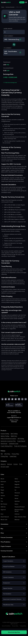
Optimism (17, 501)
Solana (16, 504)
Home (2, 7)
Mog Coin (17, 481)
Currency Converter (10, 7)
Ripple (2, 490)
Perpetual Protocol (19, 507)
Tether (16, 478)
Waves (16, 498)
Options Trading (5, 436)
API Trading (21, 438)
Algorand (3, 509)
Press (20, 464)
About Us (3, 464)
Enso (2, 514)
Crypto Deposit (21, 441)
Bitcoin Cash (4, 519)
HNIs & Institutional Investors (8, 438)
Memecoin (17, 492)
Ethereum (3, 481)
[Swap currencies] (14, 44)
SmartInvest (4, 443)
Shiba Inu (17, 487)
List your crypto (5, 466)
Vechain (3, 495)
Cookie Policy (13, 456)
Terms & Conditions (6, 626)
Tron (2, 501)
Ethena (17, 495)
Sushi (2, 484)
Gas (2, 498)
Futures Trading (5, 433)
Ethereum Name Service (19, 510)
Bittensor (17, 519)
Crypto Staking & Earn (7, 446)
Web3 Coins (14, 436)
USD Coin (3, 507)
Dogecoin (17, 484)
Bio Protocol (4, 504)
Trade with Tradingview (20, 446)
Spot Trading (14, 433)
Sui (15, 490)
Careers (15, 464)
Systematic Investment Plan (8, 441)
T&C (2, 454)
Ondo (2, 487)
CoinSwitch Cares (13, 443)
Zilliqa (2, 492)
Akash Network (5, 516)
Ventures (9, 464)
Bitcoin (2, 478)
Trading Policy (4, 456)
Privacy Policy (15, 454)
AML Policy (7, 454)
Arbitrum (17, 514)
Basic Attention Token (20, 516)
